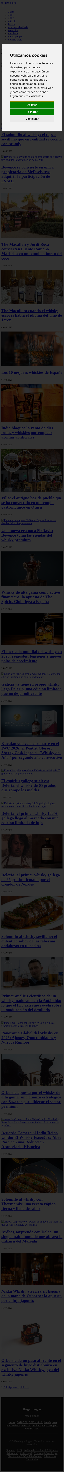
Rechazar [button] (32, 111)
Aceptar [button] (32, 104)
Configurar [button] (32, 118)
